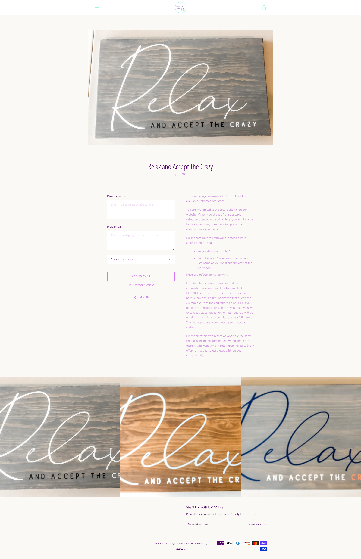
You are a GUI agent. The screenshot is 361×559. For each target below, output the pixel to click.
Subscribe (255, 524)
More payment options (141, 285)
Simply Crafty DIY (183, 543)
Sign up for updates (205, 507)
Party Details (114, 227)
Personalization (116, 196)
